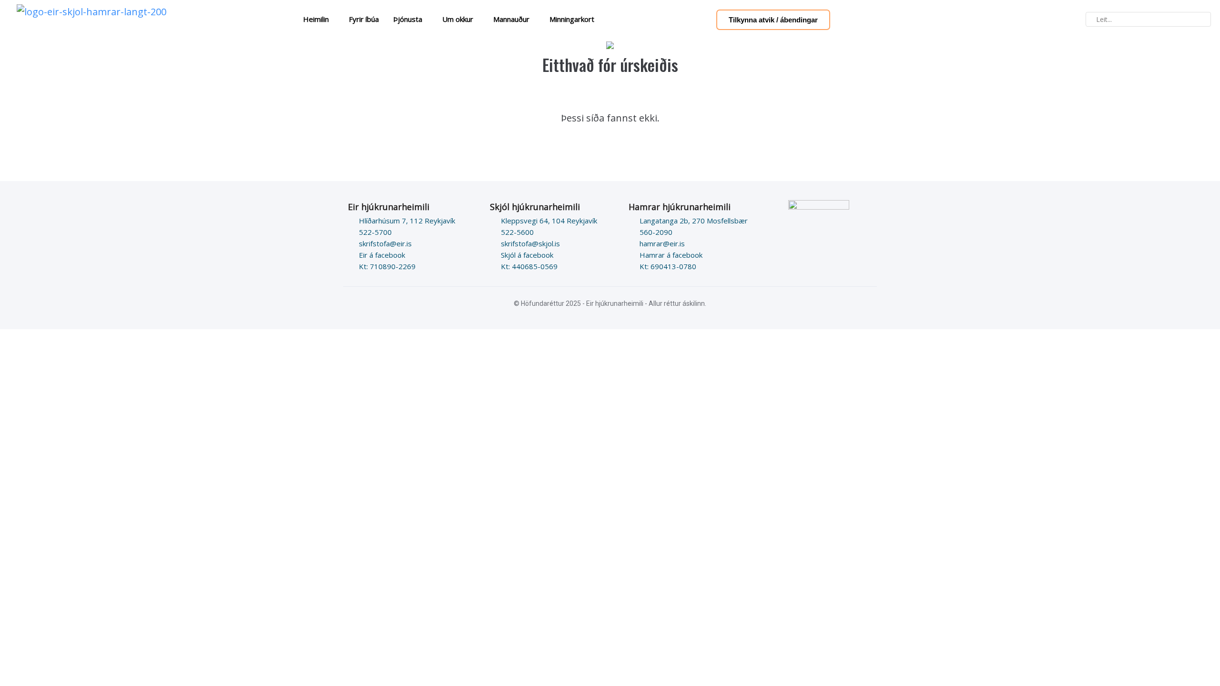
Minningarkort (571, 19)
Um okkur (457, 19)
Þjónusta (407, 19)
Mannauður (511, 19)
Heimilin (316, 19)
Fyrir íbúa (364, 19)
